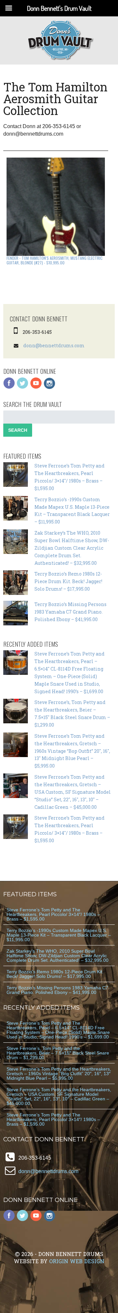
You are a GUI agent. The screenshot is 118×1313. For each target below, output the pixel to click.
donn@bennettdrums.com (54, 345)
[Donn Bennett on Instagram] (49, 387)
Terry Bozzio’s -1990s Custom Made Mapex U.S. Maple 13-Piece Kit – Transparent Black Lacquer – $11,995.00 (59, 935)
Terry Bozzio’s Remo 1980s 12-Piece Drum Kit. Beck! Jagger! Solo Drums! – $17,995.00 (68, 581)
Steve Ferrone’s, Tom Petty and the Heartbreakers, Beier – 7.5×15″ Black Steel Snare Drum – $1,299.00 (58, 1053)
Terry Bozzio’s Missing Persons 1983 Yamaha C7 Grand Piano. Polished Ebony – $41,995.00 (70, 611)
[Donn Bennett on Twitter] (23, 387)
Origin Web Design (76, 1261)
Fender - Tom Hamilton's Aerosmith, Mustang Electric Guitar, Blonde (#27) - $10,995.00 (55, 260)
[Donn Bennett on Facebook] (9, 387)
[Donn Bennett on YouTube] (36, 387)
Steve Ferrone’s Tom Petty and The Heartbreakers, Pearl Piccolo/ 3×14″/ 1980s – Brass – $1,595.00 (53, 914)
